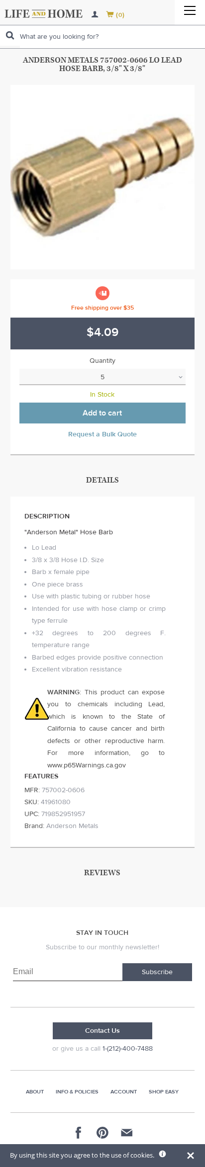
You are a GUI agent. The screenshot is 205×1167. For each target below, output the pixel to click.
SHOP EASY (164, 1091)
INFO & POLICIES (77, 1091)
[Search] (10, 35)
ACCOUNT (123, 1091)
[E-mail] (126, 1133)
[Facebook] (79, 1133)
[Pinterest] (102, 1133)
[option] (102, 177)
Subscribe (157, 972)
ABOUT (35, 1091)
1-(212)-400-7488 (127, 1048)
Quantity (102, 360)
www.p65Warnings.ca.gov (86, 765)
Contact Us (102, 1030)
